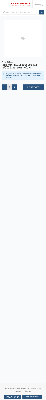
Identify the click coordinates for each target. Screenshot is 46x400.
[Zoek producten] (41, 12)
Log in (8, 73)
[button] (32, 397)
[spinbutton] (9, 87)
